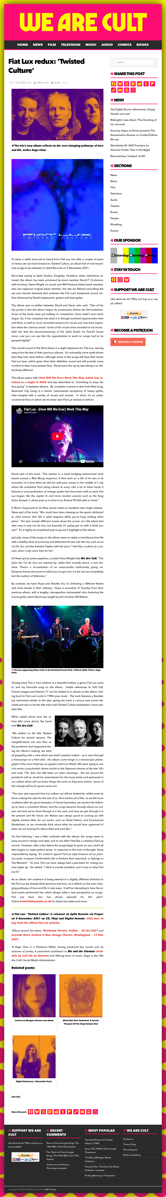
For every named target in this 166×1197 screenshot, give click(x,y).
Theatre (114, 206)
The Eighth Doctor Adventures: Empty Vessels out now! (132, 111)
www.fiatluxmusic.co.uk (35, 901)
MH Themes (50, 1189)
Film (52, 45)
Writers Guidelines (132, 1155)
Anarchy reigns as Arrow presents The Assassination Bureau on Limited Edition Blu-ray (134, 135)
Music (90, 45)
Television (70, 45)
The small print (130, 1150)
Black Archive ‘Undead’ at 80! (127, 156)
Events (114, 231)
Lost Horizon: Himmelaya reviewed (58, 1166)
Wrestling (116, 224)
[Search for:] (134, 62)
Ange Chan (42, 83)
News (38, 45)
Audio (107, 45)
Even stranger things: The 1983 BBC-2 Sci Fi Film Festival (63, 1144)
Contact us (128, 1139)
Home (22, 45)
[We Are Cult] (83, 38)
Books (142, 45)
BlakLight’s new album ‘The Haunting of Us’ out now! (133, 122)
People (114, 218)
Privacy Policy (129, 1144)
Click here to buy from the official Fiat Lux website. (57, 920)
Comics (124, 45)
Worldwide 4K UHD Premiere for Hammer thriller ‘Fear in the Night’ (130, 147)
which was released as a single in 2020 (57, 380)
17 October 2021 (22, 83)
